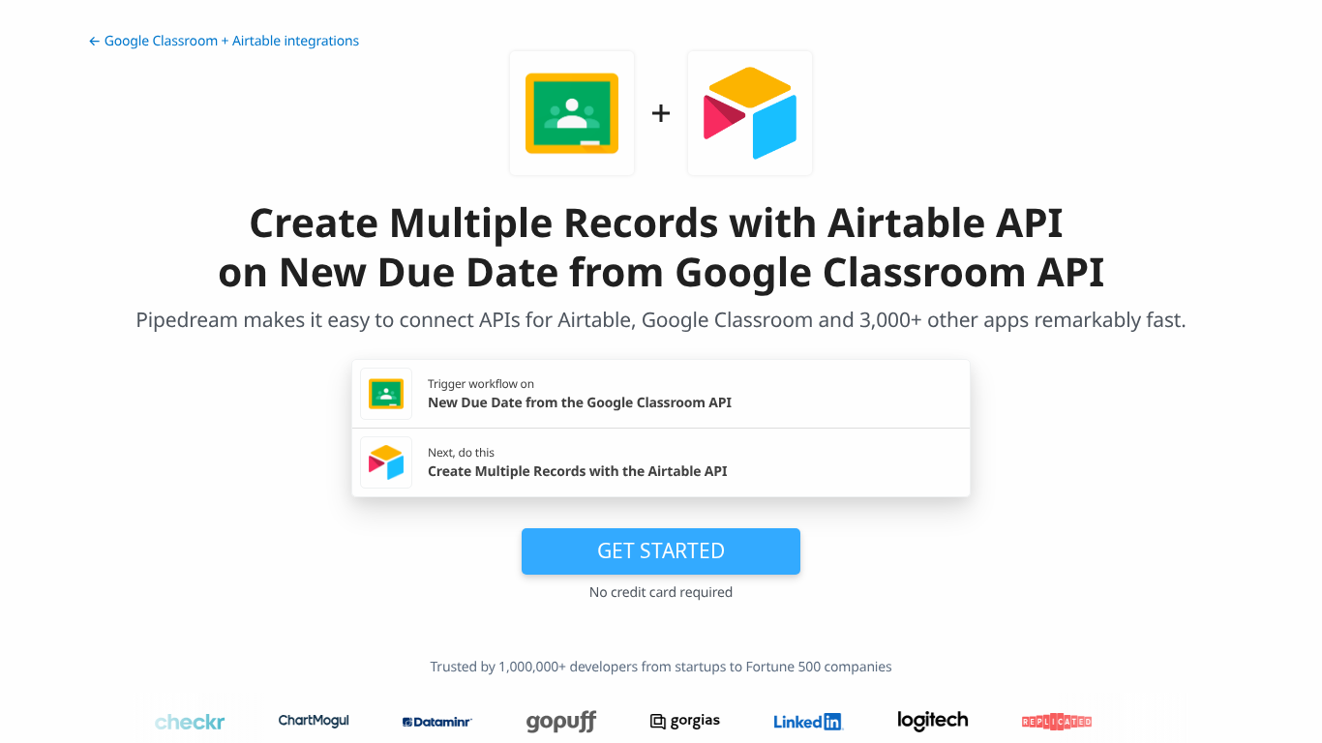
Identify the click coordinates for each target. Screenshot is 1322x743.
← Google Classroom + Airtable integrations (223, 41)
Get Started (661, 550)
